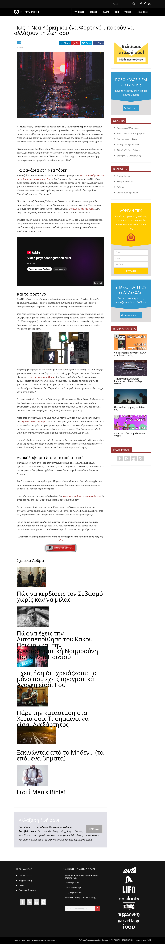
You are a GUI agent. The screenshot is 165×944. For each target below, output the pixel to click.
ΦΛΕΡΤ (106, 12)
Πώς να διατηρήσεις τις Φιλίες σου (129, 408)
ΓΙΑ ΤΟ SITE (115, 940)
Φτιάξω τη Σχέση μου (128, 144)
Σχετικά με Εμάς (72, 882)
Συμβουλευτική (125, 181)
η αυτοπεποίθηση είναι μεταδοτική (82, 495)
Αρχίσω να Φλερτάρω (128, 127)
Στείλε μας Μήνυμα (73, 887)
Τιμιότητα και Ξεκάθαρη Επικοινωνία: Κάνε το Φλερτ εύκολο (128, 381)
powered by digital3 (143, 940)
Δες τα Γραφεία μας (73, 892)
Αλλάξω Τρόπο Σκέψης (128, 150)
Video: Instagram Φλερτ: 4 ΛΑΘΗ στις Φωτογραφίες (130, 354)
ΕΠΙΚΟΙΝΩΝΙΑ (127, 940)
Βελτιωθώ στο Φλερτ (127, 139)
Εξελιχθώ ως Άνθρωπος (129, 155)
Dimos (21, 47)
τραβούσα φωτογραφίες (34, 421)
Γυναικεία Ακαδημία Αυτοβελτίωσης (80, 897)
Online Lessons (124, 175)
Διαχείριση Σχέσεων (127, 192)
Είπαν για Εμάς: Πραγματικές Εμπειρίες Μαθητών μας (82, 876)
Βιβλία (120, 187)
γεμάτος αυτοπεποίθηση (41, 377)
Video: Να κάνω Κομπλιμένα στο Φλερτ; (130, 434)
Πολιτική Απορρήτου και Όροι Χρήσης (93, 940)
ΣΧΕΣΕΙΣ (93, 12)
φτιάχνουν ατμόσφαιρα (81, 208)
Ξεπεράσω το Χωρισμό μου (131, 133)
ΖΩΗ (117, 12)
